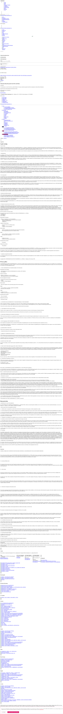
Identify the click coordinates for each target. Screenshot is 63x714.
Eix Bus (3, 31)
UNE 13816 (22, 75)
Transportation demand (5, 18)
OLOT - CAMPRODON (5, 617)
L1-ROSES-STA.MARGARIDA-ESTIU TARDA (11, 132)
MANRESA (6, 122)
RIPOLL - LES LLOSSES (5, 680)
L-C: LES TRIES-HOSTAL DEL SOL (10, 129)
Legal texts (5, 138)
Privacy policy (4, 98)
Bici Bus (3, 35)
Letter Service (4, 101)
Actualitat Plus (6, 6)
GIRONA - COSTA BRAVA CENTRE (7, 577)
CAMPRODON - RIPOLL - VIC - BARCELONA (8, 651)
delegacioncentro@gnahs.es (37, 561)
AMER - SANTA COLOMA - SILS (6, 692)
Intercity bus (4, 30)
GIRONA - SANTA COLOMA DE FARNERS (8, 643)
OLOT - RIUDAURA (4, 620)
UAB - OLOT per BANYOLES (6, 591)
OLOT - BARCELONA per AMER (6, 609)
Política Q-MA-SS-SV (3, 75)
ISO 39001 (15, 75)
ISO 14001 (11, 75)
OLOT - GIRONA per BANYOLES (6, 605)
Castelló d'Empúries (5, 33)
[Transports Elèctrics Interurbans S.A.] (6, 15)
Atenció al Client (6, 7)
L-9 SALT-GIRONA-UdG (8, 109)
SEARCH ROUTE (3, 66)
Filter (1, 79)
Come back (2, 80)
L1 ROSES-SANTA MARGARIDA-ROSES (11, 131)
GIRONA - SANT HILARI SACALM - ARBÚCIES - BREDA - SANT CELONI (13, 640)
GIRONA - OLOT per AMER (5, 631)
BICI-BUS (2, 579)
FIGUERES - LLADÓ (4, 566)
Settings (3, 712)
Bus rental (3, 17)
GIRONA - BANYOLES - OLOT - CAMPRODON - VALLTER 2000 (12, 614)
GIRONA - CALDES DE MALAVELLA (7, 644)
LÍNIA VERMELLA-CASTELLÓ (9, 136)
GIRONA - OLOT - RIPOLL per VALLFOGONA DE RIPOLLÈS (11, 665)
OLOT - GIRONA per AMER (5, 606)
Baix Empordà (6, 111)
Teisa (5, 4)
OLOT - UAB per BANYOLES (6, 621)
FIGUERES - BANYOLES (5, 568)
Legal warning (4, 97)
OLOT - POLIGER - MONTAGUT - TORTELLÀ (8, 611)
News (3, 20)
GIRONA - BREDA (4, 638)
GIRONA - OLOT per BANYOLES (6, 632)
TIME (1, 64)
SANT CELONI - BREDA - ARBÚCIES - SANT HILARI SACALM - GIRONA (13, 587)
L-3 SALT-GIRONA (7, 106)
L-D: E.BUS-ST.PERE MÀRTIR (9, 130)
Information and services (5, 19)
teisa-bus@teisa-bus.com (4, 557)
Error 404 (5, 9)
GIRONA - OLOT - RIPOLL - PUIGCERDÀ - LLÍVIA (9, 597)
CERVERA (6, 123)
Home (5, 3)
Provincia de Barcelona (7, 112)
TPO (3, 32)
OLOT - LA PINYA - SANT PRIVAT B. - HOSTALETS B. (10, 625)
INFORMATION (3, 67)
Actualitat (5, 5)
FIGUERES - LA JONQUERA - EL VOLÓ (7, 563)
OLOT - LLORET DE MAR (5, 612)
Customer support (4, 100)
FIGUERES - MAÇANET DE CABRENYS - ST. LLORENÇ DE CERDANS (13, 567)
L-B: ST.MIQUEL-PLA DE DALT (9, 128)
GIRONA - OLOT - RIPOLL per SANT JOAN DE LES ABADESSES (12, 613)
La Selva (5, 118)
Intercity (3, 39)
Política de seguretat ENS (28, 75)
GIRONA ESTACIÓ (7, 120)
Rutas (5, 8)
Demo (5, 2)
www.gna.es (18, 557)
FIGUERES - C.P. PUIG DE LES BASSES (7, 570)
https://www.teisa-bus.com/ (4, 558)
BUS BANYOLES (4, 662)
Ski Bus (3, 34)
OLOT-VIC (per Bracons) (5, 608)
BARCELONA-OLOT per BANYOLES (7, 585)
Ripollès (5, 117)
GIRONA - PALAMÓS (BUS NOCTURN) (7, 578)
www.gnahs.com (27, 559)
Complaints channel (5, 102)
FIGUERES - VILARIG (5, 571)
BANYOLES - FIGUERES (5, 660)
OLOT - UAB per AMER (5, 619)
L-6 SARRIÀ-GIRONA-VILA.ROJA (9, 108)
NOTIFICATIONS (13, 67)
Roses (3, 44)
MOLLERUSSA (6, 125)
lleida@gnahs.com (27, 558)
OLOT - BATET (3, 624)
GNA (3, 95)
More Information (3, 92)
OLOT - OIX (3, 623)
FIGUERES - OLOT (4, 564)
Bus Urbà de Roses (44, 560)
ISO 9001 (8, 75)
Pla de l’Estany (6, 116)
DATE (1, 63)
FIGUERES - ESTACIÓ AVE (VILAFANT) (8, 565)
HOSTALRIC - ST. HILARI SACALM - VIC (8, 653)
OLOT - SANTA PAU (4, 618)
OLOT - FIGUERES (4, 610)
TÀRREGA (6, 124)
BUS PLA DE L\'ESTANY (5, 661)
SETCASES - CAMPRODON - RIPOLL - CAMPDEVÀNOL (10, 672)
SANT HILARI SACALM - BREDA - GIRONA (8, 700)
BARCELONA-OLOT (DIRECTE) (6, 586)
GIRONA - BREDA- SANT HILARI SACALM (8, 637)
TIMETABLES (8, 67)
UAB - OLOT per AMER (5, 590)
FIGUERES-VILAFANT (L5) (5, 569)
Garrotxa (5, 114)
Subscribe (3, 21)
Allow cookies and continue (13, 712)
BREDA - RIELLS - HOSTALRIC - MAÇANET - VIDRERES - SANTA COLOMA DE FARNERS (16, 699)
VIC (4, 121)
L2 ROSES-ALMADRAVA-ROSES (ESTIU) (11, 133)
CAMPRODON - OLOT (5, 663)
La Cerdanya (6, 113)
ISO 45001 (18, 75)
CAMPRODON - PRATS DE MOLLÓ (7, 678)
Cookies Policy (42, 709)
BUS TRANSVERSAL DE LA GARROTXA (8, 607)
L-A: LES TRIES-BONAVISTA (9, 127)
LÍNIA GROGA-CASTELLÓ (8, 135)
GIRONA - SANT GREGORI (5, 639)
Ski (2, 47)
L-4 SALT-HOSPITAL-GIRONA (9, 107)
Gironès (5, 115)
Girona (3, 29)
